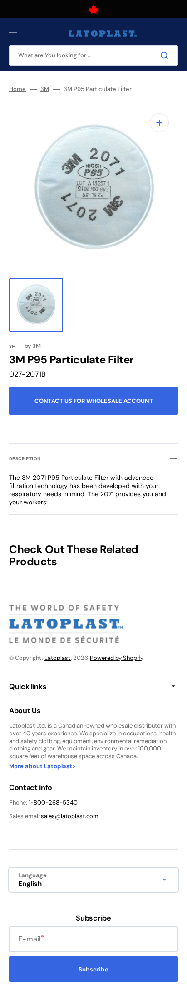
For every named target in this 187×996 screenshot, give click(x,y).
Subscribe (93, 969)
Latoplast (57, 658)
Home (17, 89)
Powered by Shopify (116, 658)
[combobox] (93, 55)
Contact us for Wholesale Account (93, 401)
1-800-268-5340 (53, 802)
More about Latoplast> (42, 766)
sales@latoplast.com (69, 816)
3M (44, 89)
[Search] (166, 55)
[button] (13, 34)
